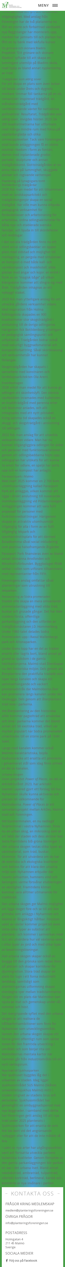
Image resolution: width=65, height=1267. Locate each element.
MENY (43, 5)
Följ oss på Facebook (23, 1260)
